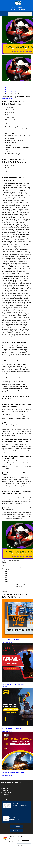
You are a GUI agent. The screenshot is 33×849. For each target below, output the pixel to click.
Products (8, 90)
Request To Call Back (7, 86)
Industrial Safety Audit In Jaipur (13, 640)
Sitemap (5, 799)
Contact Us (5, 797)
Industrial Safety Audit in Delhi (13, 773)
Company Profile (7, 792)
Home (7, 88)
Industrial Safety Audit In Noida (13, 728)
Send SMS (17, 830)
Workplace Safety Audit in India (13, 684)
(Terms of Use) (12, 838)
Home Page (5, 790)
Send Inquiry (7, 84)
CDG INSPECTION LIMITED (18, 8)
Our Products (6, 794)
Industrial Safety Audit (11, 92)
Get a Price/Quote (7, 98)
